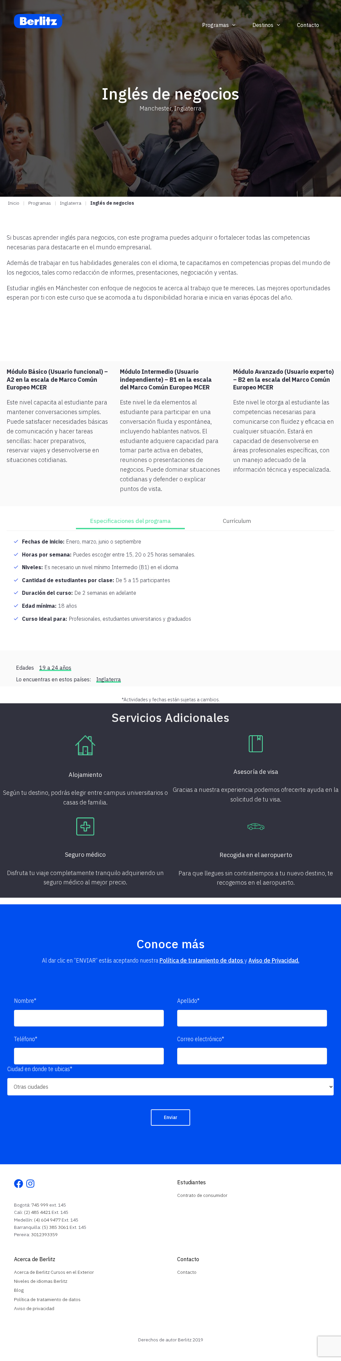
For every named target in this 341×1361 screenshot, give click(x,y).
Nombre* (25, 1001)
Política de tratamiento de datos (202, 960)
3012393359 (44, 1235)
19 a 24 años (55, 667)
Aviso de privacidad (34, 1308)
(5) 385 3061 (55, 1227)
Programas (215, 25)
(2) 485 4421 (37, 1212)
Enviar (170, 1117)
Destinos (262, 25)
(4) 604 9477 (47, 1220)
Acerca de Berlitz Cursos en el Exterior (54, 1272)
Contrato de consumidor (202, 1195)
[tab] (130, 521)
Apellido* (188, 1001)
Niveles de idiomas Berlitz (40, 1281)
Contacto (308, 25)
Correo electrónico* (200, 1039)
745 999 (39, 1205)
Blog (19, 1290)
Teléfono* (25, 1039)
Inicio (13, 203)
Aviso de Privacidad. (273, 960)
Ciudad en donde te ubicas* (39, 1069)
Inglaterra (70, 203)
